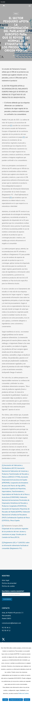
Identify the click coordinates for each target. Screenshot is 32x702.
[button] (30, 6)
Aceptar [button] (5, 699)
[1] (11, 125)
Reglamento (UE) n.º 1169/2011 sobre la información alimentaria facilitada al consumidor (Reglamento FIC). (15, 545)
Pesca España (15, 520)
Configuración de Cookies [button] (16, 699)
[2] (24, 137)
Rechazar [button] (27, 699)
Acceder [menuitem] (3, 2)
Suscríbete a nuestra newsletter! (13, 591)
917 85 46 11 (6, 628)
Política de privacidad (9, 583)
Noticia (16, 13)
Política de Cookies (23, 693)
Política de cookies (8, 586)
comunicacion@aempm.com (11, 623)
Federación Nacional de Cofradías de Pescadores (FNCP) (16, 515)
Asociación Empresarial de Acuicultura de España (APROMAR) (15, 480)
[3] (11, 197)
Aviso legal (5, 580)
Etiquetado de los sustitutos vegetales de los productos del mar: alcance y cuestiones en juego (15, 531)
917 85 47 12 (6, 630)
